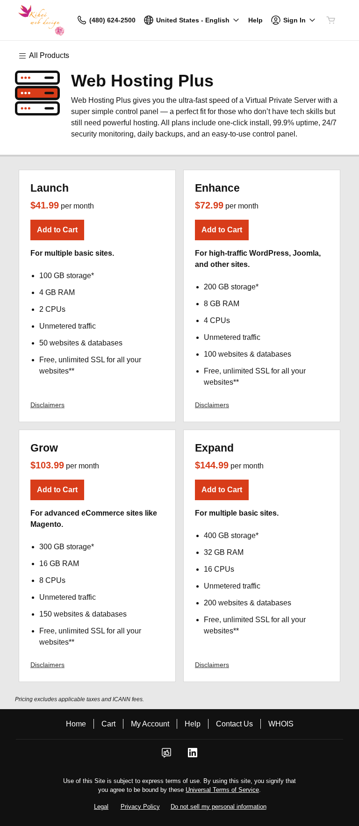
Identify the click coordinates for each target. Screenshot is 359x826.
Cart (108, 724)
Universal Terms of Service (222, 789)
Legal (101, 806)
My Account (150, 724)
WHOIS (281, 724)
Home (76, 724)
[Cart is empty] (331, 20)
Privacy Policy (140, 806)
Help (193, 724)
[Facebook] (166, 756)
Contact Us (234, 724)
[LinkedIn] (192, 756)
